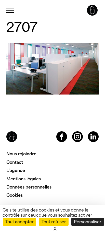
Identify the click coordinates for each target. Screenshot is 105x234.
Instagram (73, 131)
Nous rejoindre (21, 153)
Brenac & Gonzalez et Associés (92, 10)
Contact (14, 162)
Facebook (57, 131)
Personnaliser (87, 221)
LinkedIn (88, 131)
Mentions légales (23, 178)
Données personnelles (28, 187)
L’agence (15, 170)
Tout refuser (54, 221)
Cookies (14, 195)
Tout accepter (19, 221)
